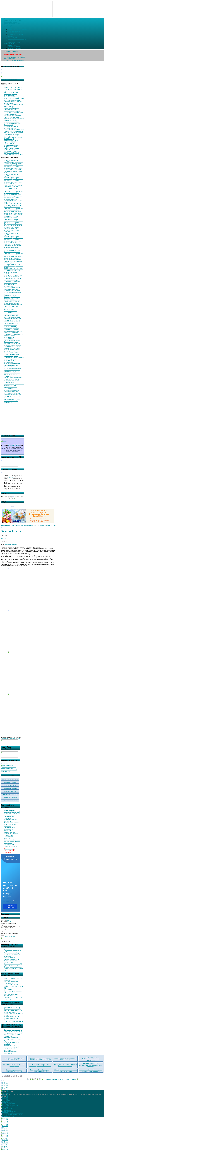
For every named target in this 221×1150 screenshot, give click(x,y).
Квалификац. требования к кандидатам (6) (12, 1035)
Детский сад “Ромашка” (15, 42)
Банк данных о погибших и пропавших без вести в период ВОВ (65, 1065)
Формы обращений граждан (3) (13, 1021)
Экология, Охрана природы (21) (13, 997)
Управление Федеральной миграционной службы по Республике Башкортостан (90, 1065)
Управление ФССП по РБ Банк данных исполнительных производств (90, 1070)
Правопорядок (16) (9, 989)
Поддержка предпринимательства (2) (11, 1015)
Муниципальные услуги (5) (12, 1039)
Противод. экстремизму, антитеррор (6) (11, 994)
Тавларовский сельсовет (10, 797)
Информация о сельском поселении (18, 29)
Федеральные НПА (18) (11, 965)
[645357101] (4, 1119)
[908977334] (4, 1144)
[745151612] (4, 1129)
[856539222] (4, 1138)
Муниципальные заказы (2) (12, 1041)
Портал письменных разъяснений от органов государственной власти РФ (40, 1065)
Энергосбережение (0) (10, 999)
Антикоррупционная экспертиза (10, 820)
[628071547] (4, 1118)
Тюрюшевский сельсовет (10, 788)
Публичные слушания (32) (12, 959)
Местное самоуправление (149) (13, 1010)
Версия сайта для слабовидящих (10, 738)
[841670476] (4, 1136)
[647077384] (4, 1121)
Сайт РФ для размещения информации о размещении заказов (65, 1070)
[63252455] (4, 1085)
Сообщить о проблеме (10, 906)
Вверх (2, 935)
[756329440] (4, 1130)
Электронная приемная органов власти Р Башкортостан (14, 1065)
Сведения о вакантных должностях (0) (11, 1049)
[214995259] (4, 1093)
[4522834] (4, 1082)
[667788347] (4, 1123)
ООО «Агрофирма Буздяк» (16, 31)
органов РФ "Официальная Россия (67, 1058)
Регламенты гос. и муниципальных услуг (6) (11, 1046)
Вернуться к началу (10, 1116)
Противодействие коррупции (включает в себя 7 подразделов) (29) (13, 968)
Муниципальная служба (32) (12, 1037)
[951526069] (4, 1147)
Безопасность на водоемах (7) (12, 978)
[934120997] (4, 1146)
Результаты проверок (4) (11, 1018)
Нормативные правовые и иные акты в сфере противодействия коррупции (12, 816)
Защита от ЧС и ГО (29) (11, 985)
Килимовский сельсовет (10, 794)
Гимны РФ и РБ (12, 45)
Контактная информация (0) (12, 1009)
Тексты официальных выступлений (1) (10, 961)
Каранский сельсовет (11, 544)
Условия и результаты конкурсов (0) (10, 1052)
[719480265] (4, 1126)
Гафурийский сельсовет (10, 785)
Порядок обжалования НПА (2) (13, 1013)
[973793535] (4, 1149)
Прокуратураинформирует (8, 1101)
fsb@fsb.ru (11, 477)
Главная (6, 1099)
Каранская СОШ (12, 40)
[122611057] (4, 1088)
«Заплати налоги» (13, 445)
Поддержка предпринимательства (14, 60)
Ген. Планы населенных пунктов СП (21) (11, 982)
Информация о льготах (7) (12, 1007)
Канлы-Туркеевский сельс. (10, 779)
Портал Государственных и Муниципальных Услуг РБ (14, 1070)
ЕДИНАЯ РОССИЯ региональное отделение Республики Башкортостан (40, 1058)
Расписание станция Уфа (15, 48)
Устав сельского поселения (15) (13, 964)
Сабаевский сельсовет (10, 800)
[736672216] (4, 1127)
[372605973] (4, 1098)
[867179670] (4, 1141)
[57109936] (4, 1084)
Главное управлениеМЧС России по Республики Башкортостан (90, 1059)
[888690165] (4, 1143)
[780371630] (4, 1135)
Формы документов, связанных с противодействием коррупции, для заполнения (10, 827)
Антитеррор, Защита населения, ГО (14, 57)
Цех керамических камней (15, 32)
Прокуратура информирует (12, 51)
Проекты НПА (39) (9, 957)
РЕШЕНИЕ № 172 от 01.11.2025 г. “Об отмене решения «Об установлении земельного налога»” (13, 271)
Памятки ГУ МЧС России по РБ (9, 1107)
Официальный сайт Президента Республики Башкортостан (39, 1070)
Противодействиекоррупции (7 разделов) (11, 1104)
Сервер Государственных (61, 1058)
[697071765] (4, 1124)
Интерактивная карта (14, 46)
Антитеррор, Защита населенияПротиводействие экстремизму (13, 1113)
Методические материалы (11, 822)
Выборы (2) (7, 980)
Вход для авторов (10, 936)
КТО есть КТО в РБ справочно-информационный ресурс (14, 1058)
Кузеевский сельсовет (10, 782)
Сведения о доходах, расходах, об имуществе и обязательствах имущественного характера (11, 835)
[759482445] (4, 1132)
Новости (3, 538)
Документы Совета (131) (11, 953)
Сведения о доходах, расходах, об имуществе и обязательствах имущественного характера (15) (13, 1031)
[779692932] (4, 1133)
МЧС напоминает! (9, 58)
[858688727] (4, 1140)
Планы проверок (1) (10, 1012)
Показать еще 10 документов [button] (9, 157)
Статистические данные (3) (12, 1020)
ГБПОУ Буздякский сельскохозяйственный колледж (17, 38)
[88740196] (4, 1087)
